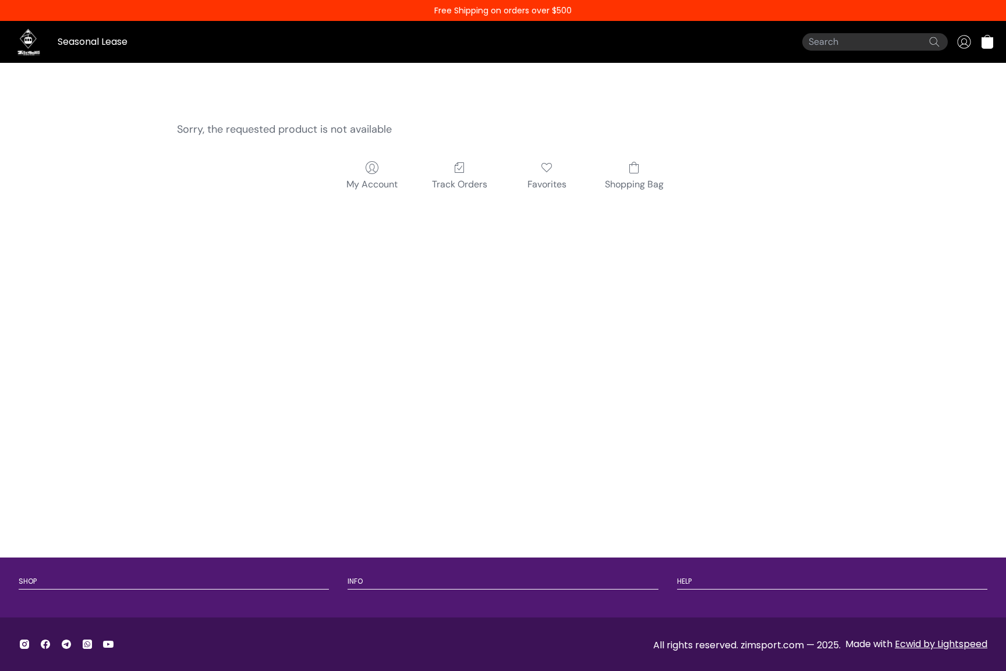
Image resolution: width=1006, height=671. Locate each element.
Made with (916, 644)
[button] (987, 42)
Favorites (546, 184)
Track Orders (459, 184)
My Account (372, 184)
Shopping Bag (634, 184)
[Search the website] (934, 42)
